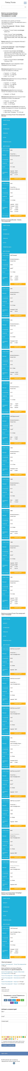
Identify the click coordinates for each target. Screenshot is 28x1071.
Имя (2, 1011)
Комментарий (4, 1021)
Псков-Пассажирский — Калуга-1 (9, 984)
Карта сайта (4, 1053)
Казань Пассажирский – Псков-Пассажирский (13, 964)
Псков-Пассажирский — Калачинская (10, 978)
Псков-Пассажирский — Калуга (9, 981)
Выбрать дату (18, 178)
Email (3, 1016)
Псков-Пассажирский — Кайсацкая (10, 975)
